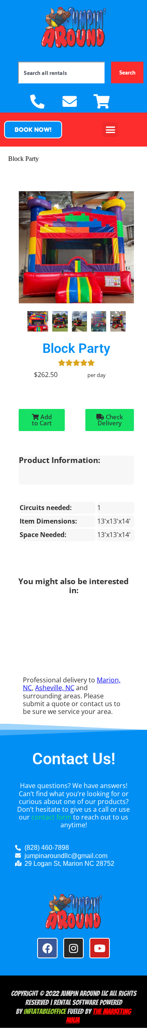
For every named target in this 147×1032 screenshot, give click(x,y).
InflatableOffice (45, 1011)
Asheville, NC (54, 687)
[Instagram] (73, 948)
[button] (33, 129)
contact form (51, 817)
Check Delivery (110, 420)
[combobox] (61, 72)
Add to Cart (42, 420)
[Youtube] (99, 948)
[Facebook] (47, 948)
